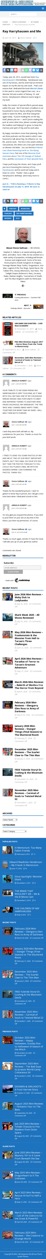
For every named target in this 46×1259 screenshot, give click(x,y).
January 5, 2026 (23, 759)
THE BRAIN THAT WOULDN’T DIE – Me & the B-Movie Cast (27, 893)
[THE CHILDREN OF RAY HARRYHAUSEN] (8, 910)
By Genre (35, 22)
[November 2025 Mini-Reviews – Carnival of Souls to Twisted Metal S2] (8, 360)
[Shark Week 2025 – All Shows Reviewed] (8, 617)
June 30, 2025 (22, 1182)
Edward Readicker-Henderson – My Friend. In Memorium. (25, 863)
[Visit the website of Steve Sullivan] (23, 286)
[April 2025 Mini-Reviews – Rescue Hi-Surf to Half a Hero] (8, 1195)
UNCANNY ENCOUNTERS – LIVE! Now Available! (29, 324)
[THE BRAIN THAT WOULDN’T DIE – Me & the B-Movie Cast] (8, 893)
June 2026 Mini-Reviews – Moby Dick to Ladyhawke (29, 597)
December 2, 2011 (24, 883)
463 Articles (35, 248)
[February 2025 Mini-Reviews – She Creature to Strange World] (8, 1235)
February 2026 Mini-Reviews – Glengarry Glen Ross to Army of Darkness (27, 707)
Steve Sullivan (25, 38)
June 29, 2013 (10, 38)
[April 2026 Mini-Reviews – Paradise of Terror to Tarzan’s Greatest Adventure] (8, 661)
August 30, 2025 (23, 1136)
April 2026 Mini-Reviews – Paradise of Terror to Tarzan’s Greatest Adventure (29, 663)
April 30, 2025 (22, 1222)
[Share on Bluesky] (37, 70)
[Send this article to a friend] (19, 70)
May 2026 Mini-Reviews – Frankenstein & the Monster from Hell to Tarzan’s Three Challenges (29, 638)
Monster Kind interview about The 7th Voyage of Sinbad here (22, 156)
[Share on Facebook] (4, 70)
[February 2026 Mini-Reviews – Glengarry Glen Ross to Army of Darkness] (8, 705)
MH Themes (24, 1256)
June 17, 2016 (17, 868)
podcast (8, 213)
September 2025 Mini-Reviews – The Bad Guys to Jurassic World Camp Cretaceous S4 (28, 1068)
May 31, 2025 (22, 1202)
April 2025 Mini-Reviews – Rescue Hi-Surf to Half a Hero (28, 1195)
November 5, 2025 (24, 1076)
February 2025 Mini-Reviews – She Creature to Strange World (29, 1235)
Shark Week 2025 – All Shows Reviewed (27, 616)
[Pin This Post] (15, 70)
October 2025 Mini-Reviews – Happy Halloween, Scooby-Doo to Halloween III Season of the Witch (29, 1043)
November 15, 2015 (25, 329)
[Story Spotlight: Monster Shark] (8, 879)
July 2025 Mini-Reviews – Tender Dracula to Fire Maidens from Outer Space (28, 1128)
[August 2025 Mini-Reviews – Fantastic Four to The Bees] (8, 1106)
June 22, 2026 (22, 647)
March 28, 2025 (22, 1242)
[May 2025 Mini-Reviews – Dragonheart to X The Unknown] (8, 1175)
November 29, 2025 (24, 1053)
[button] (42, 8)
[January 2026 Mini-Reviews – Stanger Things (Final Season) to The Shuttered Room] (8, 728)
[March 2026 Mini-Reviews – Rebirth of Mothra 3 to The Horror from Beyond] (8, 684)
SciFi (18, 218)
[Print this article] (23, 70)
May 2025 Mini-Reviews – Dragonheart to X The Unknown (28, 1175)
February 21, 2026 (24, 738)
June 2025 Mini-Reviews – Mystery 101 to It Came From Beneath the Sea (28, 1155)
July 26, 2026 (22, 621)
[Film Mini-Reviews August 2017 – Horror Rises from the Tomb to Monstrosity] (8, 343)
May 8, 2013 (21, 915)
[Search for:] (23, 14)
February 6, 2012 (23, 854)
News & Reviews (19, 22)
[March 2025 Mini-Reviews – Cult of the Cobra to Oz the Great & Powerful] (8, 1215)
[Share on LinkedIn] (12, 70)
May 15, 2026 (22, 671)
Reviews (7, 218)
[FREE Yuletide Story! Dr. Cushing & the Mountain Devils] (8, 772)
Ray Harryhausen (24, 213)
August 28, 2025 (23, 1162)
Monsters (25, 209)
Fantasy (12, 209)
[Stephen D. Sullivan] (23, 4)
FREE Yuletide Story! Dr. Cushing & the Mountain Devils (29, 772)
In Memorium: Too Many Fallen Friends (28, 849)
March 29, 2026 (23, 715)
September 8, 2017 (13, 349)
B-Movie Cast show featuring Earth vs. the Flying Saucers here (23, 150)
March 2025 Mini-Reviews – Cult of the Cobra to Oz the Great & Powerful (28, 1215)
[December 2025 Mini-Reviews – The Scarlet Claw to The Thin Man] (8, 752)
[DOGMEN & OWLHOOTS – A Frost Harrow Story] (8, 1089)
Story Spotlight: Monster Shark (28, 878)
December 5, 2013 (24, 900)
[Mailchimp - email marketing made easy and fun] (18, 582)
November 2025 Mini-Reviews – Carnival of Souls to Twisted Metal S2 (29, 359)
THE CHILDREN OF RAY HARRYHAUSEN (27, 910)
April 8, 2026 (22, 691)
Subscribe (9, 563)
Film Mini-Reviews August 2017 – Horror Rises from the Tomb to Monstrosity (29, 344)
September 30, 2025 (24, 1113)
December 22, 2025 (25, 779)
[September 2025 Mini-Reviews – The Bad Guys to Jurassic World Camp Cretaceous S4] (8, 1066)
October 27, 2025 (23, 1093)
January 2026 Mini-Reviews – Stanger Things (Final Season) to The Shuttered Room (28, 730)
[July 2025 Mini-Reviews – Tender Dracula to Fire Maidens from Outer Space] (8, 1126)
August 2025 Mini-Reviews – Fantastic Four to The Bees (29, 1106)
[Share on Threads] (41, 70)
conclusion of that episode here (28, 159)
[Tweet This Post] (8, 70)
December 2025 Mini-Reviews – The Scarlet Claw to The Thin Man (27, 752)
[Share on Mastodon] (30, 70)
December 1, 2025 (24, 365)
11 (34, 854)
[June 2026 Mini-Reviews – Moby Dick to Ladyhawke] (8, 597)
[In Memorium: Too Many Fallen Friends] (8, 850)
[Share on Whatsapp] (26, 70)
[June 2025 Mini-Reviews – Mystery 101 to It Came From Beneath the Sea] (8, 1155)
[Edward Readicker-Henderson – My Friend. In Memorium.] (5, 864)
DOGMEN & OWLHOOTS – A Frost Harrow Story (29, 1088)
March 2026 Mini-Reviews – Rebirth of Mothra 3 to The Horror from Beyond (29, 684)
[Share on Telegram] (34, 70)
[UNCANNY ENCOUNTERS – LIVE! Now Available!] (8, 329)
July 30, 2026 (22, 604)
